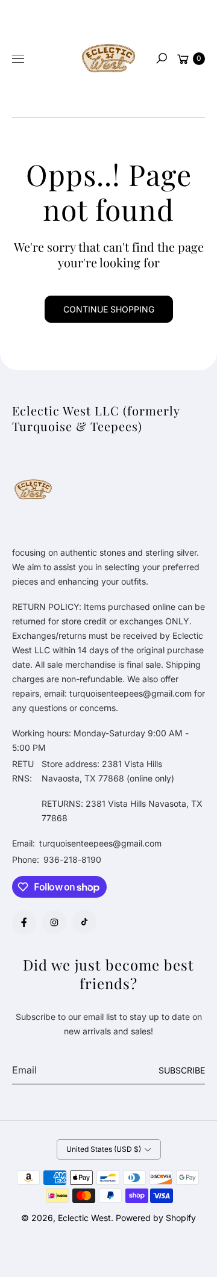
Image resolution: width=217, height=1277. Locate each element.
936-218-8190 (72, 859)
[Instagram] (54, 922)
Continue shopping (108, 309)
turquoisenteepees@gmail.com (99, 843)
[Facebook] (24, 922)
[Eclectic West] (108, 59)
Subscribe (182, 1070)
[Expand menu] (18, 58)
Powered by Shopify (156, 1218)
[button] (161, 58)
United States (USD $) (103, 1149)
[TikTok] (84, 922)
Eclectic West (84, 1218)
